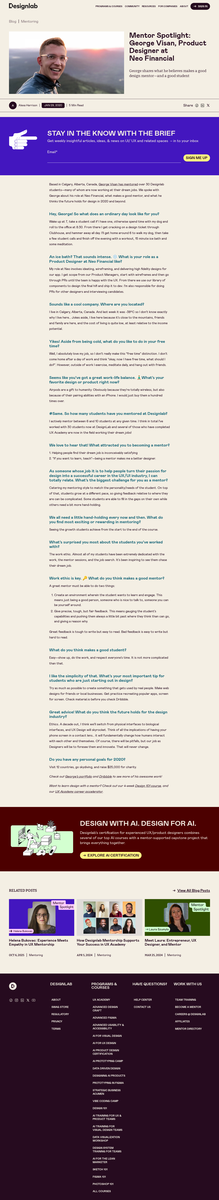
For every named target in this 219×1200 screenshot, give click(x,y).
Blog (12, 21)
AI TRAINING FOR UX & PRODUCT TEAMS (107, 1117)
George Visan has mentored (118, 184)
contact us (142, 1007)
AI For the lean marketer (104, 1160)
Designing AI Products (109, 1075)
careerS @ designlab (190, 1014)
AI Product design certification (106, 1052)
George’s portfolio (78, 777)
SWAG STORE (60, 1007)
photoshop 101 (103, 1184)
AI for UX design (104, 1043)
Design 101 (100, 1108)
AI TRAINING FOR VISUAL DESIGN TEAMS (107, 1128)
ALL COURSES (102, 1191)
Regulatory (60, 1014)
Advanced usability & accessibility (108, 1026)
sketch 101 (100, 1169)
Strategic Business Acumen (107, 1092)
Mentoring (29, 21)
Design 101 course (148, 786)
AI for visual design (107, 1036)
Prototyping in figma (108, 1083)
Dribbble (105, 777)
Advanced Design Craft (105, 1008)
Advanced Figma (105, 1017)
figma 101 (99, 1176)
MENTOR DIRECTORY (188, 1029)
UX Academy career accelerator (79, 792)
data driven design (106, 1068)
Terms (56, 1029)
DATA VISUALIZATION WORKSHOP (106, 1138)
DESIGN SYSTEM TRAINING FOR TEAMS (107, 1149)
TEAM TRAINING (185, 999)
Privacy (56, 1021)
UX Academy (101, 999)
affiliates (182, 1021)
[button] (109, 6)
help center (143, 999)
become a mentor (188, 1007)
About (56, 999)
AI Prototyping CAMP (108, 1061)
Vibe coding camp (105, 1101)
